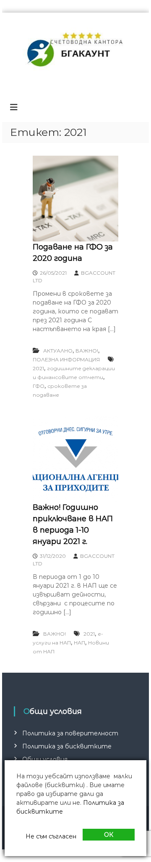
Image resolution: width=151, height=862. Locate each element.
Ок (108, 834)
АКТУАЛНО (58, 350)
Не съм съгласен (51, 836)
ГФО (38, 386)
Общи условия (45, 759)
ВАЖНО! (87, 350)
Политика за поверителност (70, 733)
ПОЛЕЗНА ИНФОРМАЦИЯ (66, 359)
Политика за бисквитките (67, 746)
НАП (79, 642)
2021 (38, 368)
